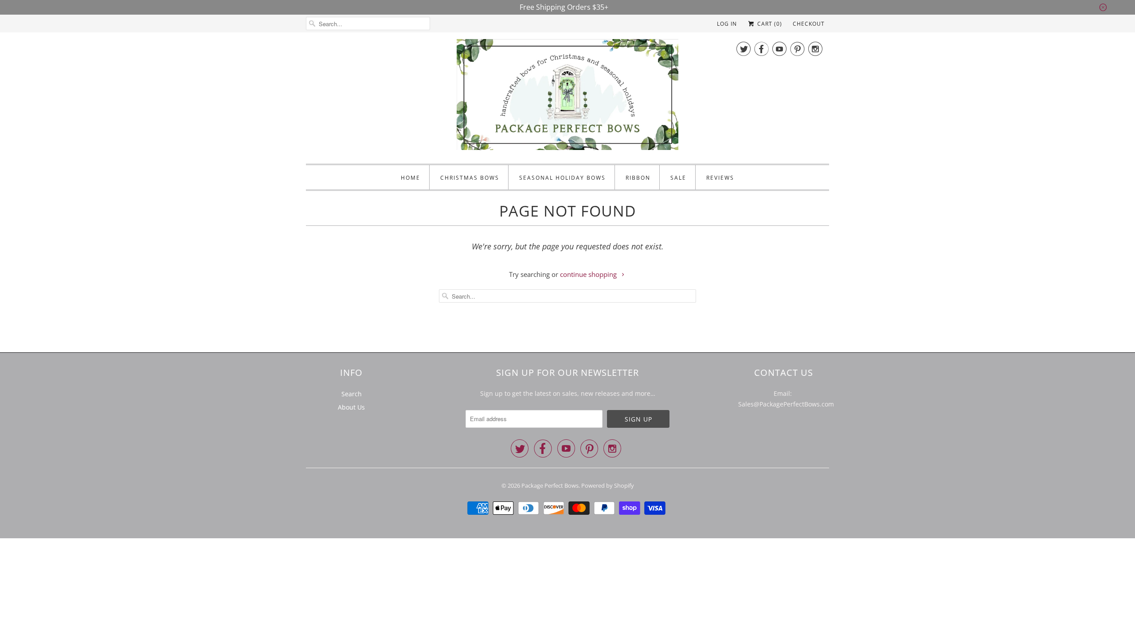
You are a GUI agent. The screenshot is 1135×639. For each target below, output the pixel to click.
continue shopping (589, 274)
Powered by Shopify (607, 485)
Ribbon (638, 177)
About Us (351, 407)
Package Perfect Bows (550, 485)
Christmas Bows (469, 177)
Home (410, 177)
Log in (727, 24)
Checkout (809, 24)
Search (351, 394)
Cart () (768, 24)
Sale (678, 177)
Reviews (720, 177)
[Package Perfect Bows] (567, 97)
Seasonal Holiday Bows (562, 177)
